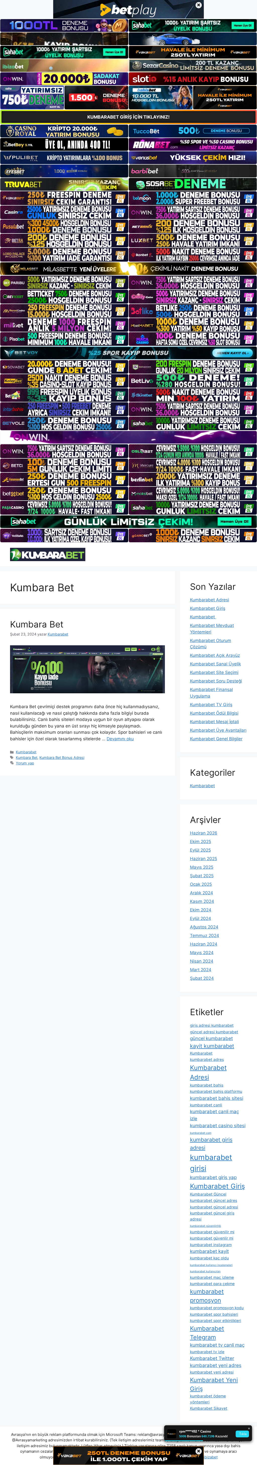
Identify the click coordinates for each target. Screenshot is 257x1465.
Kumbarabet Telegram (207, 1333)
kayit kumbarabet (212, 1046)
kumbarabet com (200, 1133)
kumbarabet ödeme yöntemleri (208, 1399)
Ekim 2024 (200, 909)
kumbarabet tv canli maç (217, 1345)
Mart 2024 (200, 969)
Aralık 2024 (201, 892)
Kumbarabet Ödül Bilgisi (214, 713)
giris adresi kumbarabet (212, 1025)
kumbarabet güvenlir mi (211, 1238)
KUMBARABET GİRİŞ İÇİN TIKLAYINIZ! (128, 117)
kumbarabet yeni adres (215, 1365)
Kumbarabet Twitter (212, 1358)
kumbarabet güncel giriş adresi (212, 1216)
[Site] (64, 198)
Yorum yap (25, 763)
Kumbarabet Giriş (207, 608)
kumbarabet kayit (209, 1251)
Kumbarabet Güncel (208, 1194)
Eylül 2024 (200, 918)
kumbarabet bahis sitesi (216, 1098)
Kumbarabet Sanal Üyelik (215, 663)
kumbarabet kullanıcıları (205, 1271)
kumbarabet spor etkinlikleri (215, 1320)
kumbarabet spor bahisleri (214, 1314)
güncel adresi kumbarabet (214, 1032)
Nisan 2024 (201, 961)
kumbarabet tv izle (207, 1351)
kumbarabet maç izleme (212, 1277)
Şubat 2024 (202, 978)
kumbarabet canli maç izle (214, 1115)
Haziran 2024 (203, 944)
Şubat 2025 (202, 875)
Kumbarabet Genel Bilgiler (216, 738)
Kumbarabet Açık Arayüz (215, 655)
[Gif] (128, 268)
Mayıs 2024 (202, 952)
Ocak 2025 (201, 884)
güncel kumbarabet (211, 1038)
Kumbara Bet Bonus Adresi (61, 757)
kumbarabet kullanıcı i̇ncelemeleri (211, 1265)
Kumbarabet (26, 752)
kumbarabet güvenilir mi (212, 1232)
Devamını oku (120, 738)
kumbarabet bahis (206, 1085)
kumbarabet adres (207, 1059)
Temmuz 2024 (204, 935)
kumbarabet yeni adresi (212, 1372)
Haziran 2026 (203, 833)
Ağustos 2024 (204, 927)
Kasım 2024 (202, 901)
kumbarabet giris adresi (211, 1143)
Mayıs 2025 (201, 867)
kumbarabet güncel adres (213, 1200)
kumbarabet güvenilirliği (205, 1226)
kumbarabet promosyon (207, 1296)
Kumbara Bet (36, 624)
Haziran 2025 (203, 858)
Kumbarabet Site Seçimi (214, 672)
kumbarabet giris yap (213, 1177)
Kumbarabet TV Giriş (211, 704)
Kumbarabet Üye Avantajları (218, 730)
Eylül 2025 (200, 850)
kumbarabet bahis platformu (216, 1091)
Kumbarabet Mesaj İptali (214, 721)
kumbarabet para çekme (212, 1283)
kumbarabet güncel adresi (214, 1207)
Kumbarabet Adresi (209, 599)
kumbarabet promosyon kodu (217, 1307)
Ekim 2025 (200, 841)
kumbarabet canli (206, 1105)
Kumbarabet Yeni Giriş (214, 1384)
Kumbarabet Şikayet (208, 1408)
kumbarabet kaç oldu (209, 1258)
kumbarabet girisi (211, 1163)
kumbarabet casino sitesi (217, 1126)
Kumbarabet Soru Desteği (216, 680)
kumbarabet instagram (211, 1244)
